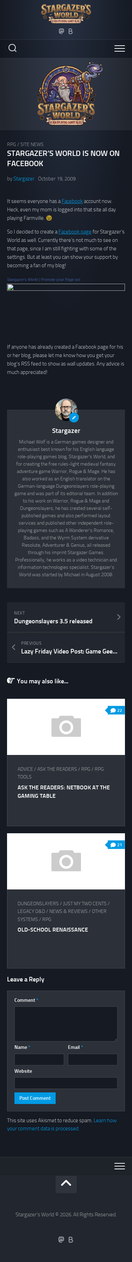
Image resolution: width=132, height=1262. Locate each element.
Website (23, 1071)
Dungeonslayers (38, 904)
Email (75, 1047)
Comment (26, 1000)
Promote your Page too (60, 279)
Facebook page (75, 232)
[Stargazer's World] (66, 289)
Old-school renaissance (53, 929)
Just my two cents (85, 904)
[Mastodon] (61, 31)
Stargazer (23, 179)
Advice (25, 769)
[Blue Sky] (71, 31)
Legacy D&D (31, 911)
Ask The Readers (57, 769)
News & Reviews (68, 911)
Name (22, 1047)
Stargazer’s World (22, 279)
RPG (11, 144)
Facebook (72, 201)
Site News (32, 144)
